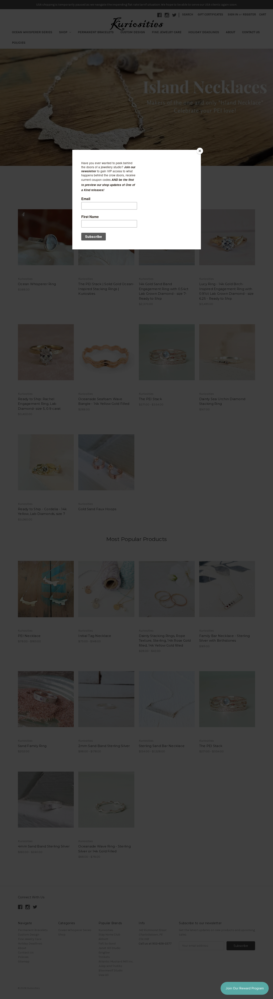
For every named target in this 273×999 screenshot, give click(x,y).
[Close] (200, 151)
